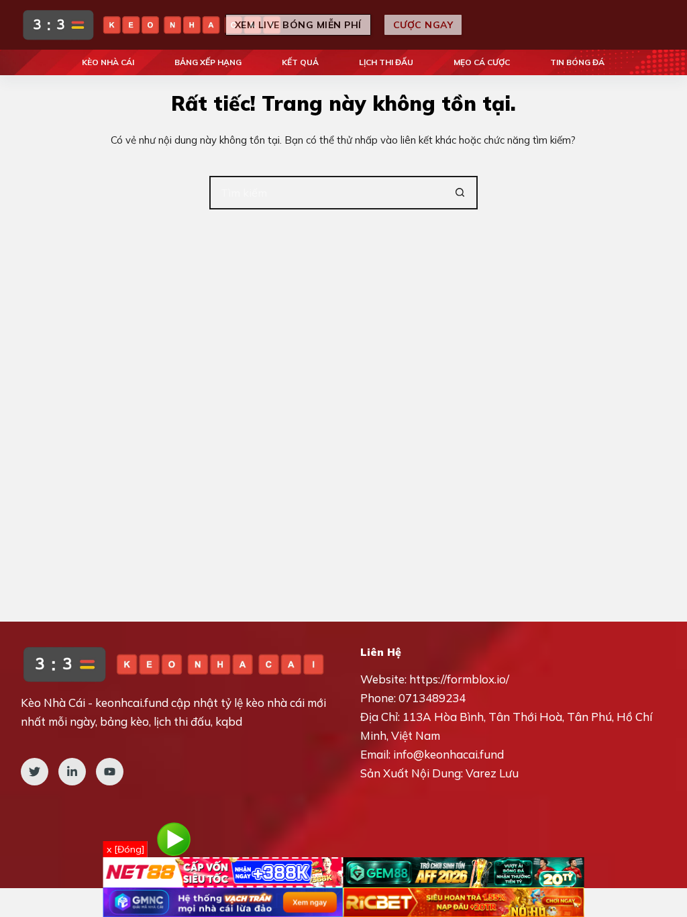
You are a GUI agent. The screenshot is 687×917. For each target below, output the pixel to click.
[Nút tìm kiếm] (461, 192)
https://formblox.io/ (459, 679)
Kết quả (300, 62)
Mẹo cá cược (482, 62)
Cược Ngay (423, 25)
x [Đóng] (125, 849)
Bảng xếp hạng (208, 62)
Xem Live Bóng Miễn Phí (298, 25)
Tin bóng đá (577, 62)
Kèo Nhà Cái (108, 62)
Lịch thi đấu (386, 62)
